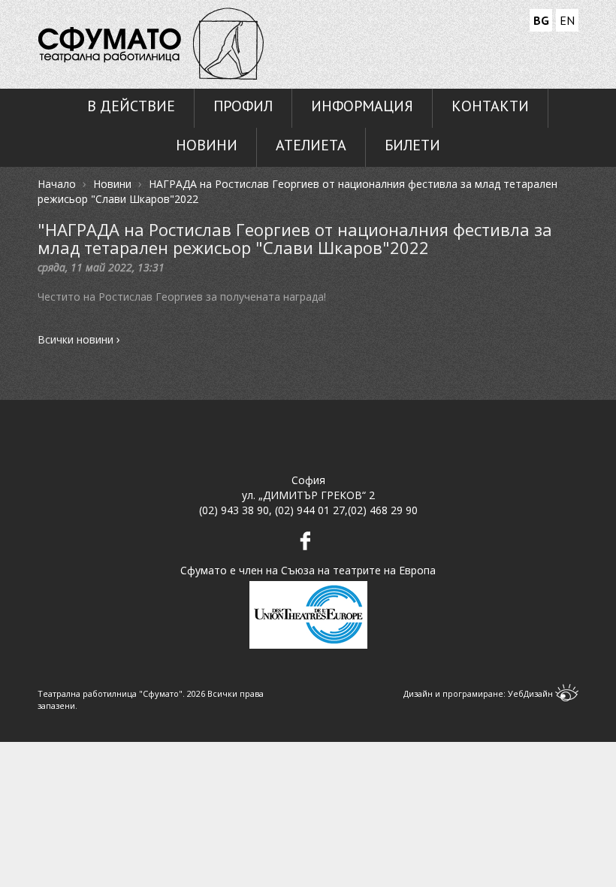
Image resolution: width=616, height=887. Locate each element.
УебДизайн (531, 693)
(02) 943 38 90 (234, 510)
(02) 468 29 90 (383, 510)
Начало (57, 184)
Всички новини (79, 339)
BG (541, 20)
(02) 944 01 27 (310, 510)
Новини (112, 184)
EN (567, 20)
